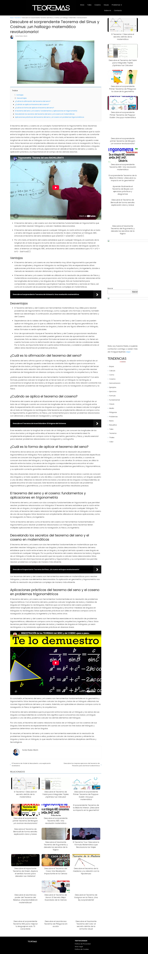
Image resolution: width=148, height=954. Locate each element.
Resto (111, 421)
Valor (111, 442)
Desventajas (22, 98)
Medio (111, 408)
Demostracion (114, 383)
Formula (112, 396)
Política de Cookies (82, 949)
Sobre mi (107, 10)
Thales (111, 437)
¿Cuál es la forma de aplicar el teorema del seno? (34, 108)
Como (111, 375)
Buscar (110, 288)
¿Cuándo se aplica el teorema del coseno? (32, 104)
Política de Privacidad (83, 944)
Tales (89, 5)
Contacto (118, 10)
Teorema (112, 433)
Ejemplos (112, 387)
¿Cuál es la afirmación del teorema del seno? (33, 101)
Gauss (106, 5)
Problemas (116, 5)
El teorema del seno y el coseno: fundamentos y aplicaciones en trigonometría (46, 111)
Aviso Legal (79, 947)
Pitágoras (113, 412)
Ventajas (19, 95)
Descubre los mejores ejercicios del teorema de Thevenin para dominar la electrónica (82, 764)
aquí (128, 352)
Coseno (97, 5)
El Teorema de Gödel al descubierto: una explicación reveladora (31, 764)
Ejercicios (112, 391)
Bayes (111, 366)
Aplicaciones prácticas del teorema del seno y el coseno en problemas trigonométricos (49, 117)
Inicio (82, 5)
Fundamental (114, 400)
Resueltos (113, 425)
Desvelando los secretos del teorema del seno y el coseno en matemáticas (45, 114)
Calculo (112, 371)
